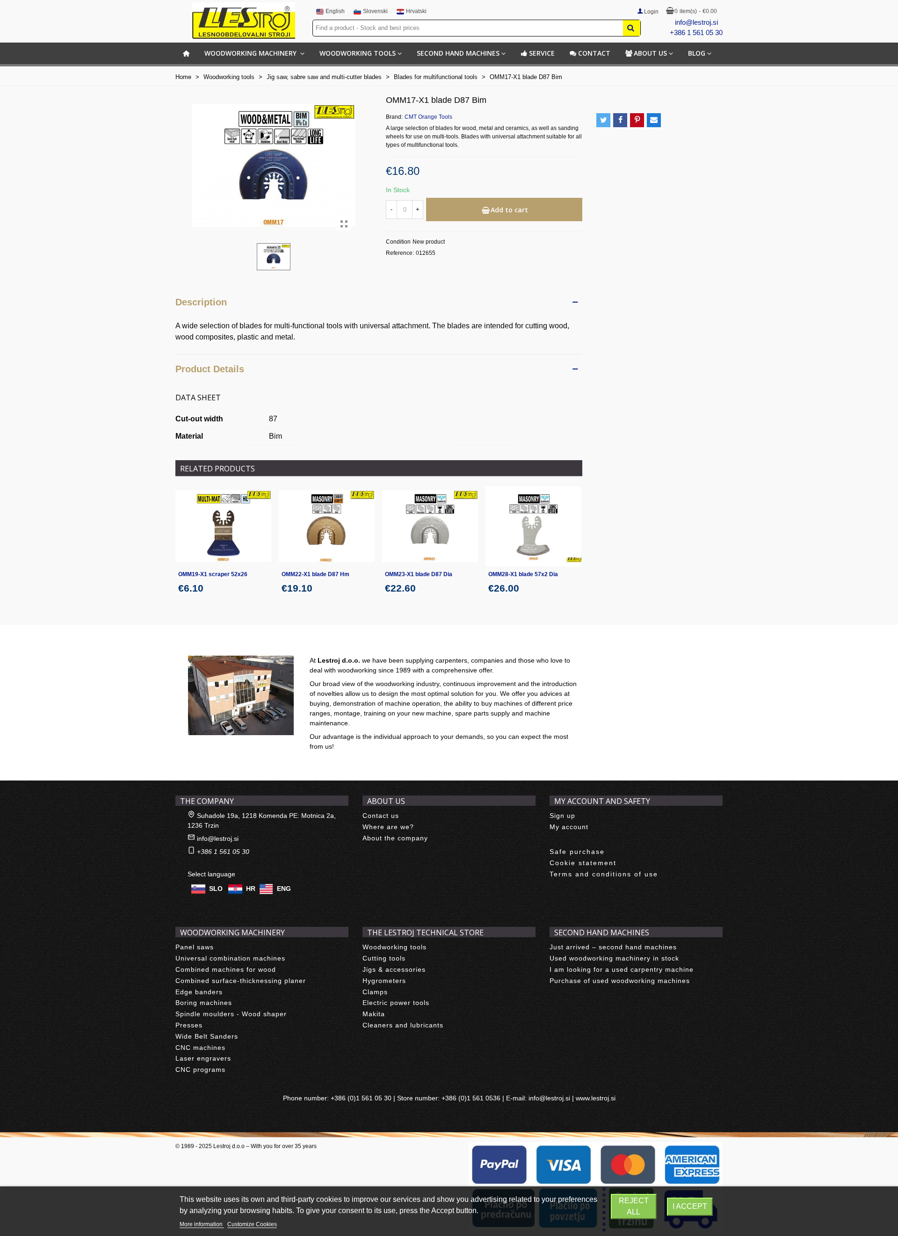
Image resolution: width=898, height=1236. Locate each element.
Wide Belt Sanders (206, 1036)
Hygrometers (384, 980)
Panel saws (194, 947)
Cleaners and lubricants (402, 1025)
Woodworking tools (357, 53)
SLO (216, 888)
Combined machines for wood (225, 969)
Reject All (634, 1206)
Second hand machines (458, 53)
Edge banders (199, 992)
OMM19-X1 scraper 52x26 (212, 574)
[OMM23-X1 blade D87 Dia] (430, 526)
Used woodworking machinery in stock (614, 958)
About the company (395, 838)
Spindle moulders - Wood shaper (231, 1014)
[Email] (654, 120)
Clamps (375, 992)
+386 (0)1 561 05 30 (361, 1098)
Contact (594, 53)
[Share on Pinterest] (637, 120)
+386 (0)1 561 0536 (471, 1098)
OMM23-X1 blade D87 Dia (418, 574)
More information (202, 1224)
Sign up (562, 815)
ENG (284, 888)
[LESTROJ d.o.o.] (243, 20)
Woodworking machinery (251, 53)
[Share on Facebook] (620, 120)
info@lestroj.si (696, 22)
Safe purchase (577, 851)
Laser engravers (203, 1058)
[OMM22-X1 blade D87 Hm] (327, 526)
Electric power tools (395, 1002)
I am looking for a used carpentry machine (622, 969)
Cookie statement (583, 863)
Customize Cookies (252, 1224)
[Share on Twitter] (603, 120)
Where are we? (388, 827)
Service (542, 53)
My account (569, 827)
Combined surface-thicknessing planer (240, 980)
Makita (373, 1014)
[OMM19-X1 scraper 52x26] (223, 526)
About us (650, 53)
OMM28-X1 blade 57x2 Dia (523, 574)
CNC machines (200, 1047)
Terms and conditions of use (604, 874)
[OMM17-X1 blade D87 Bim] (344, 224)
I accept (690, 1206)
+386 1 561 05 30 (696, 32)
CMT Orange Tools (428, 117)
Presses (189, 1025)
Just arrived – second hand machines (613, 947)
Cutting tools (384, 958)
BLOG (696, 53)
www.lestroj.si (596, 1098)
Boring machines (203, 1002)
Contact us (380, 815)
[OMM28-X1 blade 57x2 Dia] (533, 526)
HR (250, 888)
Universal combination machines (230, 958)
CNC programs (200, 1069)
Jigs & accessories (394, 969)
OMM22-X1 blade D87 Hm (315, 574)
